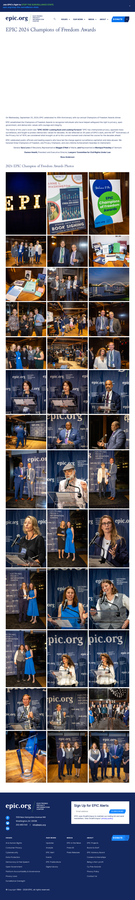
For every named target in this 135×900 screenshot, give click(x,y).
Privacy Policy (93, 871)
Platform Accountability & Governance (23, 871)
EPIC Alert (50, 852)
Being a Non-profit (95, 862)
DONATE (118, 19)
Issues (64, 19)
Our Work (78, 19)
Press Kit (70, 847)
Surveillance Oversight (15, 881)
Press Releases (73, 852)
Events (49, 857)
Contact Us (92, 876)
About (103, 19)
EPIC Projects (92, 843)
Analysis (49, 847)
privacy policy (107, 818)
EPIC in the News (74, 843)
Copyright (12, 890)
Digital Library (52, 866)
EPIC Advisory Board (96, 852)
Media (91, 19)
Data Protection (13, 857)
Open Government (14, 866)
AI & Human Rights (14, 843)
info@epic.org (39, 825)
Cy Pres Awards (94, 866)
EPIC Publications (53, 862)
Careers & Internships (96, 857)
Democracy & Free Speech (17, 862)
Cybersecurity (12, 852)
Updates (50, 843)
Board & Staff (93, 847)
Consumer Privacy (14, 847)
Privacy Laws (11, 876)
